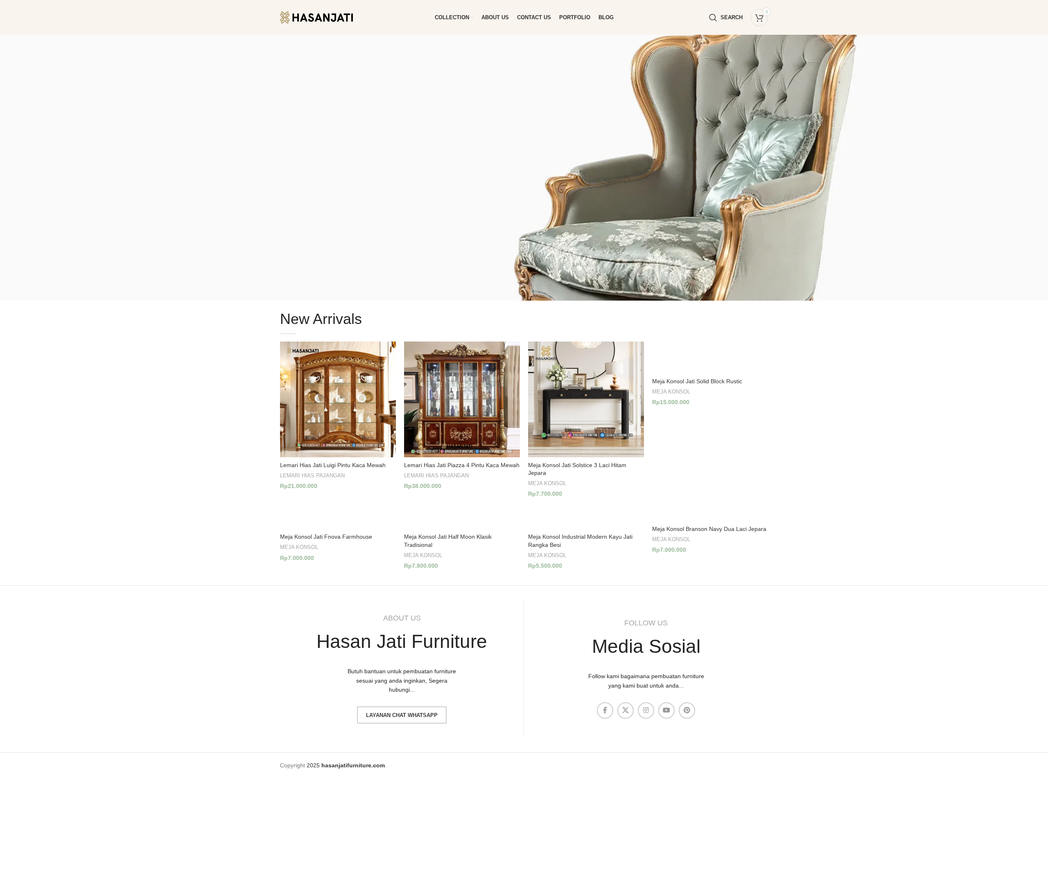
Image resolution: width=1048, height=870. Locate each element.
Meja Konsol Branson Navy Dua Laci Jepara (709, 529)
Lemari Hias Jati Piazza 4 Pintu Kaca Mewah (461, 465)
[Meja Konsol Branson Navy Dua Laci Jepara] (710, 513)
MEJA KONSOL (547, 483)
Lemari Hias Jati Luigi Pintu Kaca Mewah (333, 465)
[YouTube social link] (666, 710)
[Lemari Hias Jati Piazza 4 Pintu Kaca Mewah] (462, 399)
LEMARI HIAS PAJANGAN (312, 475)
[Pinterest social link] (687, 710)
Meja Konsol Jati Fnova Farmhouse (326, 536)
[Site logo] (323, 16)
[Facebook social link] (605, 710)
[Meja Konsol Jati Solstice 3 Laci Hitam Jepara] (586, 399)
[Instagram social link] (646, 710)
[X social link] (625, 710)
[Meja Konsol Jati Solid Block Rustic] (710, 357)
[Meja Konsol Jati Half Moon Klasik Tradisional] (462, 517)
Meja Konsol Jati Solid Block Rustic (697, 381)
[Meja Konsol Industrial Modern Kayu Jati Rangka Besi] (586, 517)
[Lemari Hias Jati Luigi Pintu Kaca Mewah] (338, 399)
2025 (346, 765)
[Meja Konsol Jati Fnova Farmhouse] (338, 517)
